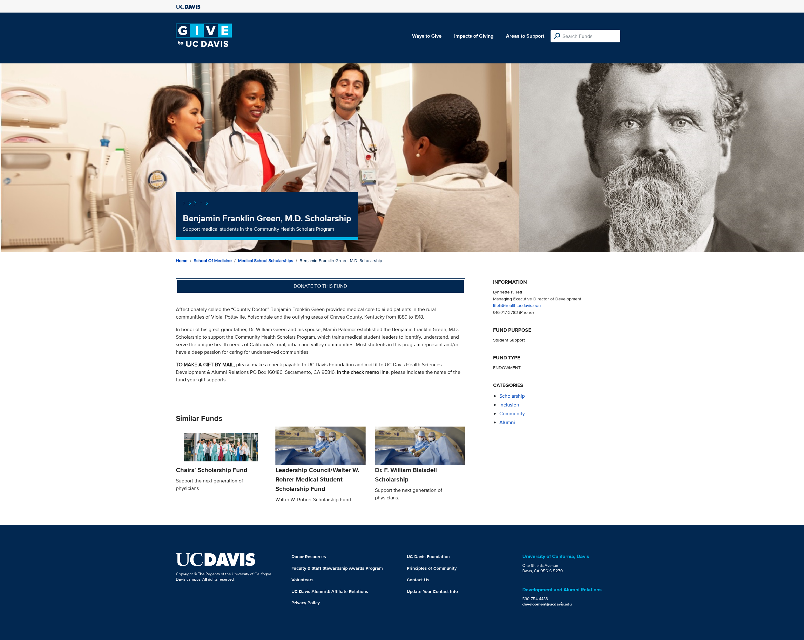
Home (181, 260)
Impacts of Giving (473, 36)
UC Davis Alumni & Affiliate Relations (329, 591)
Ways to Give (427, 36)
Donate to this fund (320, 286)
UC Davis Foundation (428, 556)
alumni (507, 422)
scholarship (512, 396)
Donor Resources (308, 556)
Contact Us (418, 580)
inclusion (509, 404)
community (512, 413)
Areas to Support (525, 36)
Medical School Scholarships (265, 260)
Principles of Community (432, 568)
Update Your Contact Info (432, 591)
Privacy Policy (305, 603)
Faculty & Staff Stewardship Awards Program (337, 568)
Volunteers (302, 580)
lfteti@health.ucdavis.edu (517, 305)
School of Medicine (213, 260)
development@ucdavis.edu (547, 604)
